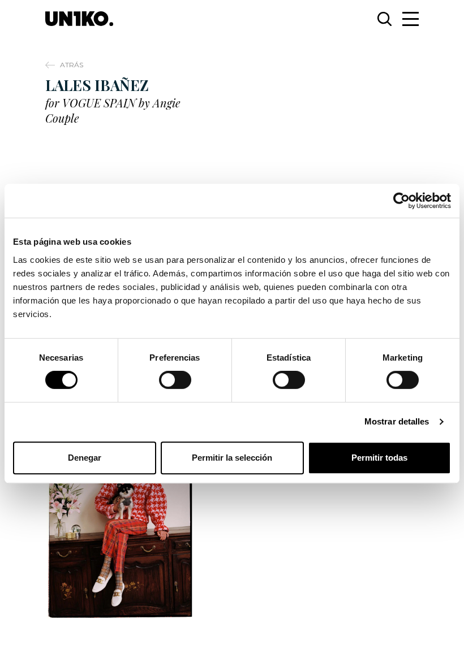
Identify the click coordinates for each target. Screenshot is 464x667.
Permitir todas (379, 457)
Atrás (71, 64)
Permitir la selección (232, 457)
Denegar (84, 457)
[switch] (175, 380)
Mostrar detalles (396, 421)
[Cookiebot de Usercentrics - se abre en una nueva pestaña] (401, 200)
